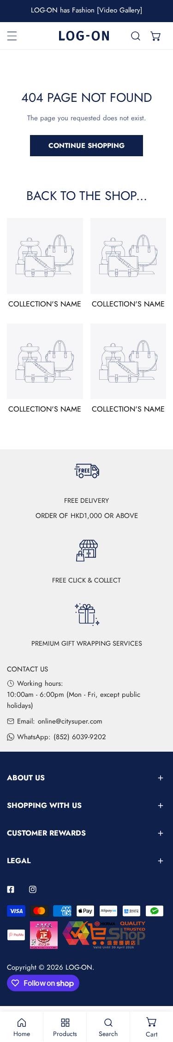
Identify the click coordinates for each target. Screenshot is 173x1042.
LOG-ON (79, 967)
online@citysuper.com (70, 721)
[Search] (135, 36)
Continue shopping (86, 146)
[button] (156, 36)
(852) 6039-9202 (80, 737)
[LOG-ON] (84, 36)
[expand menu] (12, 36)
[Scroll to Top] (156, 993)
